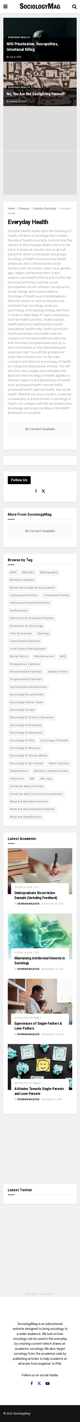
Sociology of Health (54, 740)
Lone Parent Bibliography (28, 648)
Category (23, 208)
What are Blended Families (29, 801)
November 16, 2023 (54, 969)
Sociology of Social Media (28, 755)
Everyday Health (19, 37)
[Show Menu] (5, 6)
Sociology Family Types (26, 702)
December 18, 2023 (54, 904)
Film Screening (21, 633)
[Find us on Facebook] (36, 491)
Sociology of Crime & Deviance (32, 717)
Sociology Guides (22, 709)
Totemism (17, 778)
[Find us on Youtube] (48, 1383)
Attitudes (28, 572)
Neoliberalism (44, 656)
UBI (32, 778)
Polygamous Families (25, 664)
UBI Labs (46, 778)
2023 (13, 572)
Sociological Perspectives (28, 687)
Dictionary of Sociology (26, 625)
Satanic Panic (58, 671)
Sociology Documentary (27, 694)
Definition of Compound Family (32, 618)
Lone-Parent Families (25, 641)
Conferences (19, 610)
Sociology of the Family (26, 763)
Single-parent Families (26, 679)
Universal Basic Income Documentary (36, 794)
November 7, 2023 (53, 1099)
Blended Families (22, 580)
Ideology (43, 633)
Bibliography (49, 572)
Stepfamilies (19, 771)
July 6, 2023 (15, 57)
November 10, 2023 (54, 1034)
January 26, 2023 (18, 101)
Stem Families (59, 763)
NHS (63, 656)
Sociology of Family (27, 1018)
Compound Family (56, 595)
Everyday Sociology (44, 208)
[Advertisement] (40, 1148)
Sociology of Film (22, 740)
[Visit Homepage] (40, 6)
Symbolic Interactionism (51, 771)
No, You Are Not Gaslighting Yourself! (36, 93)
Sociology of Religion (25, 748)
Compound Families (24, 595)
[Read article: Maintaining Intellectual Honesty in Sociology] (40, 936)
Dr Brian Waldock (28, 904)
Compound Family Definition (30, 602)
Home (11, 208)
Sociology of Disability (26, 725)
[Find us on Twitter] (43, 491)
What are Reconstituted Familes (32, 809)
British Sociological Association (32, 587)
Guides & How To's (26, 887)
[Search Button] (74, 6)
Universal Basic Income (26, 786)
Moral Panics (19, 656)
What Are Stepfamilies (25, 816)
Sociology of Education (26, 732)
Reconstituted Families (26, 671)
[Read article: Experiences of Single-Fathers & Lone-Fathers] (40, 1002)
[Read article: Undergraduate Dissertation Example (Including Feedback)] (40, 871)
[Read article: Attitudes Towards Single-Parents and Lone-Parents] (40, 1067)
